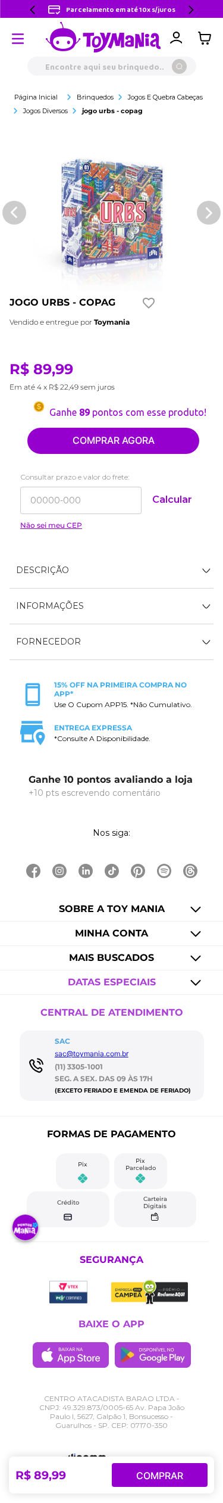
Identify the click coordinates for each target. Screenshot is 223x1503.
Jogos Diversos (45, 111)
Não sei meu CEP (51, 525)
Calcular (172, 499)
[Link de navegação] (103, 38)
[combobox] (111, 66)
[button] (111, 571)
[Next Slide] (191, 10)
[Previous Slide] (32, 10)
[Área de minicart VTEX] (207, 38)
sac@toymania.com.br (91, 1053)
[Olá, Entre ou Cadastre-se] (176, 38)
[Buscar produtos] (179, 66)
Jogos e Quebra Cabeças (165, 97)
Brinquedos (95, 97)
